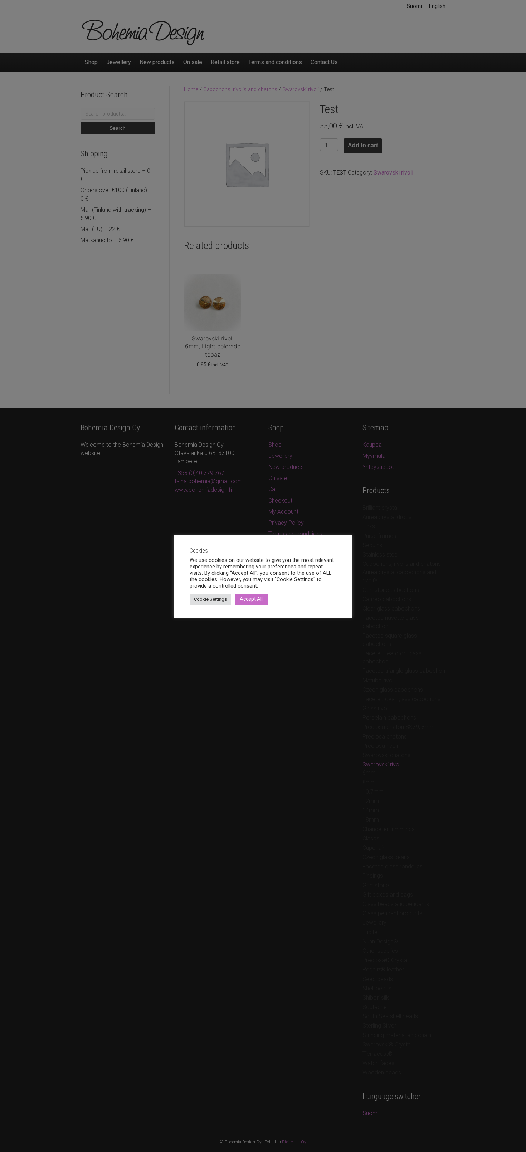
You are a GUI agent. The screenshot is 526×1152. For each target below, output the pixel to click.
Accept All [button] (251, 599)
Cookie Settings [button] (210, 599)
